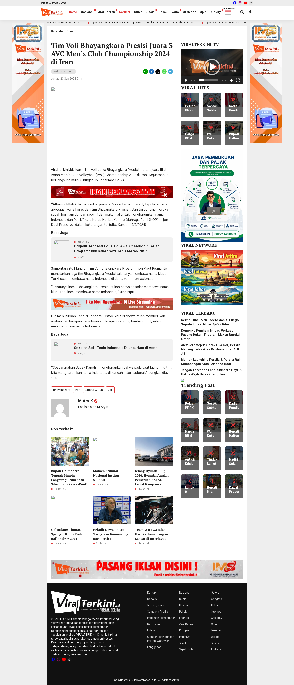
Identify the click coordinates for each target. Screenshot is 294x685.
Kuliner (215, 605)
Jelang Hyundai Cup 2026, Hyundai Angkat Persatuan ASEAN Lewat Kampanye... (152, 477)
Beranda (57, 31)
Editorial (216, 649)
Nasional (87, 12)
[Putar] (186, 80)
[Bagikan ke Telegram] (170, 71)
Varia (175, 12)
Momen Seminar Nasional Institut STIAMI (106, 475)
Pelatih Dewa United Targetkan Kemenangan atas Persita (111, 534)
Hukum (183, 605)
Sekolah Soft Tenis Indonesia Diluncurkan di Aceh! (116, 348)
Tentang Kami (155, 605)
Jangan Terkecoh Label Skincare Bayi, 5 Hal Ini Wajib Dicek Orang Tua (238, 22)
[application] (212, 66)
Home (73, 12)
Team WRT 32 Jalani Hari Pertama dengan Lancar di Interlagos (151, 534)
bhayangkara (61, 389)
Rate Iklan (153, 624)
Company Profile (157, 611)
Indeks (151, 630)
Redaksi (152, 599)
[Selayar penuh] (238, 80)
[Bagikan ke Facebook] (152, 71)
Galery (216, 12)
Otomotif (189, 12)
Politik (183, 611)
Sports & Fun (94, 389)
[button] (230, 12)
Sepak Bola (186, 649)
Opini (203, 12)
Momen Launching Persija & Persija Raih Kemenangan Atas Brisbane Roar (127, 22)
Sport (150, 12)
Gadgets (216, 599)
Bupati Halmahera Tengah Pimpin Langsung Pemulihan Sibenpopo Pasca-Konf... (70, 477)
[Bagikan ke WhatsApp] (164, 71)
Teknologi (217, 630)
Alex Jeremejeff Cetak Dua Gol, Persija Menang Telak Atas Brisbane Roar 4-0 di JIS (211, 349)
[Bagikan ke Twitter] (158, 71)
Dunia (138, 12)
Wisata (215, 637)
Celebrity (216, 618)
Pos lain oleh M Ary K (93, 407)
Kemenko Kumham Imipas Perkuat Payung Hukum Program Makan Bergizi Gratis (210, 335)
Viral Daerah (106, 12)
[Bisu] (231, 80)
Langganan (154, 647)
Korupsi (124, 12)
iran (77, 389)
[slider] (208, 80)
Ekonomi (184, 618)
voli (110, 389)
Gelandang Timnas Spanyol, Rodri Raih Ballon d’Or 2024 (66, 534)
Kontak (151, 592)
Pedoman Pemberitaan (161, 618)
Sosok (163, 12)
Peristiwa (184, 637)
